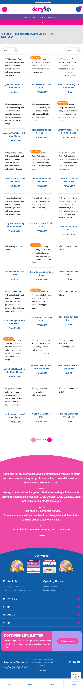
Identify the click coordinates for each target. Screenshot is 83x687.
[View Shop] (78, 606)
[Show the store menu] (4, 9)
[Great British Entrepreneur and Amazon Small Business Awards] (49, 566)
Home (42, 22)
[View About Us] (78, 614)
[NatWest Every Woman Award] (33, 566)
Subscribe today (68, 641)
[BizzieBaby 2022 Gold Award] (17, 566)
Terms (36, 662)
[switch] (76, 679)
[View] (78, 598)
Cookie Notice (42, 665)
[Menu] (79, 673)
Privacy (48, 662)
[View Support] (78, 622)
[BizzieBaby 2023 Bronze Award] (66, 566)
